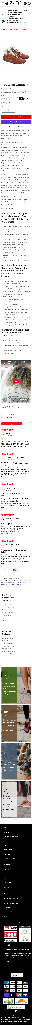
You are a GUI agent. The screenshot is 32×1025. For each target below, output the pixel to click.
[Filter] (24, 423)
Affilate (6, 887)
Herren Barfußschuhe (11, 903)
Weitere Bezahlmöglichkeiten (16, 126)
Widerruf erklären (11, 858)
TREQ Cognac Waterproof (17, 29)
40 (21, 99)
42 (4, 103)
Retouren (7, 854)
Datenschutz (8, 849)
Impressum (7, 841)
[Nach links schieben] (12, 79)
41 (27, 99)
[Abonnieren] (29, 961)
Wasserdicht (8, 912)
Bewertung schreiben (11, 424)
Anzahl (4, 106)
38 (10, 99)
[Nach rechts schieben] (20, 79)
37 (4, 99)
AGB (5, 845)
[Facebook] (16, 1011)
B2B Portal (7, 882)
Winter (6, 916)
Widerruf (7, 832)
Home (5, 29)
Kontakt (6, 869)
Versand (9, 92)
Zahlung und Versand (11, 836)
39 (15, 99)
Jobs (5, 878)
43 (10, 103)
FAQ (5, 874)
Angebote (7, 907)
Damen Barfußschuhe (11, 898)
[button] (7, 3)
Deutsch (15, 975)
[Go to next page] (21, 570)
